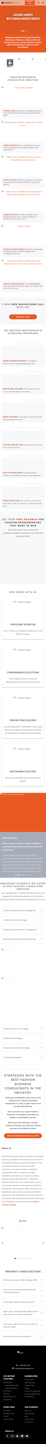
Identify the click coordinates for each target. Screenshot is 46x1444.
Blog (26, 1416)
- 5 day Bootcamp (10, 1388)
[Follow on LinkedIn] (22, 1436)
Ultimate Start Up (9, 1397)
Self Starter (7, 1391)
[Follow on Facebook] (7, 1436)
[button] (38, 3)
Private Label (29, 1380)
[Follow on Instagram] (12, 1436)
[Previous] (2, 1243)
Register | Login (8, 1413)
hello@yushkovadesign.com (24, 1368)
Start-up (6, 1394)
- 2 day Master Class (11, 1385)
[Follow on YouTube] (27, 1436)
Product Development (32, 1391)
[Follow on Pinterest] (17, 1436)
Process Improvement (33, 1394)
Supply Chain (29, 1385)
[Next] (43, 1243)
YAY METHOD (29, 1397)
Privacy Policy (8, 1419)
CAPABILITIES (31, 1376)
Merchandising (30, 1382)
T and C (6, 1416)
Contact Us (29, 1422)
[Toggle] (42, 910)
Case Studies (29, 1413)
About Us (28, 1410)
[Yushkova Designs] (10, 3)
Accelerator (7, 1399)
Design (27, 1388)
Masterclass (7, 1382)
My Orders (7, 1410)
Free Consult (29, 1419)
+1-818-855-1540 (24, 1365)
